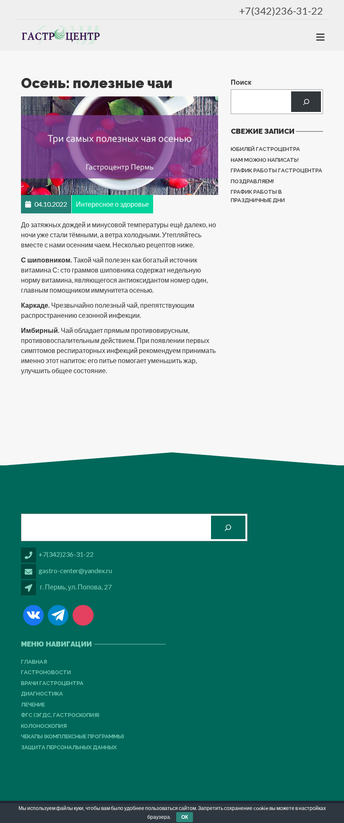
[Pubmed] (82, 615)
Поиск (241, 82)
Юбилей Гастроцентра (265, 149)
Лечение (33, 704)
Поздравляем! (252, 181)
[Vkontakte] (33, 615)
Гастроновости (46, 672)
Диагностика (42, 694)
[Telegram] (58, 615)
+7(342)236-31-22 (281, 11)
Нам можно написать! (265, 160)
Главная (34, 662)
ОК (184, 817)
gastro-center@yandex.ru (75, 570)
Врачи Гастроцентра (52, 683)
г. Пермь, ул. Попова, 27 (76, 587)
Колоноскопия (44, 726)
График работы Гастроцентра (276, 170)
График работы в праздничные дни (258, 196)
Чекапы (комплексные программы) (72, 736)
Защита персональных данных (69, 747)
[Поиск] (306, 101)
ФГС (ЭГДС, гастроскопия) (60, 715)
